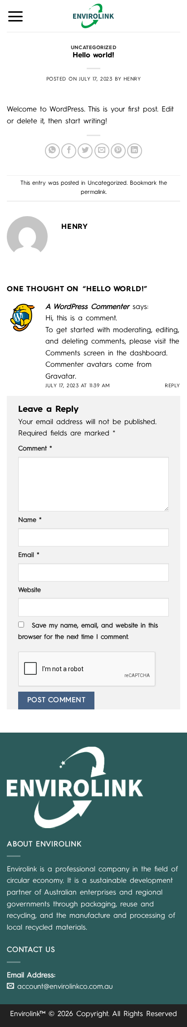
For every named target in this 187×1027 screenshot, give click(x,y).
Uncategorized (93, 48)
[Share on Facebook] (68, 150)
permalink (93, 192)
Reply (172, 386)
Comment (35, 448)
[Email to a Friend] (101, 150)
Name (30, 520)
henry (132, 79)
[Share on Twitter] (85, 150)
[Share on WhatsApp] (52, 150)
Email (28, 555)
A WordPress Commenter (87, 307)
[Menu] (15, 16)
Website (29, 590)
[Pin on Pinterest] (118, 150)
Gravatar (60, 376)
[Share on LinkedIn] (134, 150)
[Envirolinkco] (93, 16)
